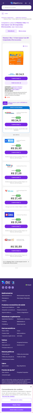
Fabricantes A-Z (6, 345)
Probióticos (5, 324)
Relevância (11, 31)
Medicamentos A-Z (7, 295)
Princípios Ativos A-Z (7, 347)
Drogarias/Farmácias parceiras (22, 342)
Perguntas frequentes (22, 372)
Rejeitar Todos (16, 405)
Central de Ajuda (6, 375)
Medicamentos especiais (23, 295)
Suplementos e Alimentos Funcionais (23, 319)
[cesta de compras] (29, 3)
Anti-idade (19, 336)
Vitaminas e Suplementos (7, 17)
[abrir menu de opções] (3, 3)
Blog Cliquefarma (21, 365)
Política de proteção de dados (8, 357)
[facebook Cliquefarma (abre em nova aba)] (3, 287)
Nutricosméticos (21, 333)
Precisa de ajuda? (8, 370)
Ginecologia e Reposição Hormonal (23, 298)
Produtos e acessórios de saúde (13, 305)
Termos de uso (5, 354)
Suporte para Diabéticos (8, 307)
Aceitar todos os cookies (16, 409)
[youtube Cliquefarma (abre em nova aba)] (6, 287)
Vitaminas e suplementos (11, 317)
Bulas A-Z (4, 342)
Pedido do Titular (21, 356)
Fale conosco (5, 372)
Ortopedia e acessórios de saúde (8, 310)
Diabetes (4, 300)
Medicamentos (7, 293)
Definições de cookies (16, 400)
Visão (18, 307)
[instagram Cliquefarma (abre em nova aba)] (12, 287)
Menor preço (22, 31)
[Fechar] (31, 387)
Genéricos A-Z (20, 345)
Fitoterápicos (5, 298)
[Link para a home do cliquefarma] (16, 3)
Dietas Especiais (21, 324)
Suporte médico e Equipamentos (6, 312)
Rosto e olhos (5, 330)
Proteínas (4, 321)
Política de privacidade (23, 354)
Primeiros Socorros (22, 310)
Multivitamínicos (21, 321)
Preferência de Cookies (8, 359)
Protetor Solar (5, 333)
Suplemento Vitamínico (21, 17)
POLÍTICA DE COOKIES (8, 396)
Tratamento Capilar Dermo (8, 336)
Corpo (18, 330)
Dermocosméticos (8, 328)
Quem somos (5, 365)
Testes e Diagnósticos (22, 312)
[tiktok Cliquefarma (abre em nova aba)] (9, 287)
